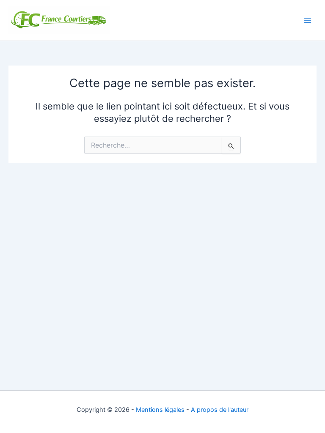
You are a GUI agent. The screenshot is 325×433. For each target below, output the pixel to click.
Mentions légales (160, 410)
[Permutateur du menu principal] (308, 20)
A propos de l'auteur (219, 410)
